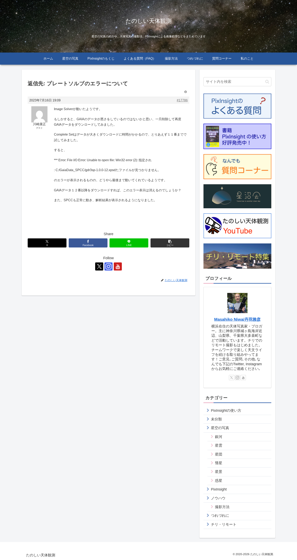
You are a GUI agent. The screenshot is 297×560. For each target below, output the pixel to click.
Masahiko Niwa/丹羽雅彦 (237, 319)
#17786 (182, 100)
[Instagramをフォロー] (108, 266)
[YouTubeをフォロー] (118, 266)
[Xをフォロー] (99, 266)
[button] (170, 242)
